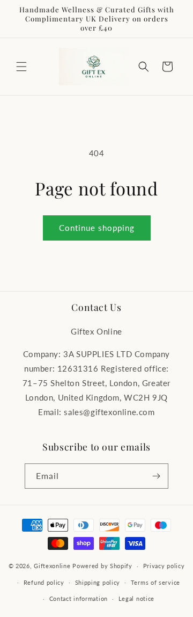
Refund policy (44, 582)
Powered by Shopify (102, 565)
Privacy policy (164, 565)
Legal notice (136, 598)
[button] (21, 66)
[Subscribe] (156, 476)
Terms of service (155, 582)
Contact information (78, 598)
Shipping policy (98, 582)
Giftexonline (52, 565)
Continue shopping (97, 228)
